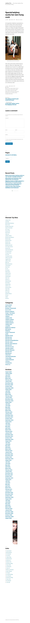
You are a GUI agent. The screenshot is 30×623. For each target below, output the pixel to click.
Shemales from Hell (8, 245)
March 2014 (8, 429)
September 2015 (9, 400)
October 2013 (8, 437)
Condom (11, 88)
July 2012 (7, 462)
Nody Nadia (7, 288)
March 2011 (8, 487)
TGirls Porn (8, 354)
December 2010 (9, 492)
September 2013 (9, 439)
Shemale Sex (8, 560)
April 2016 (7, 392)
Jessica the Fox (8, 274)
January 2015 (8, 413)
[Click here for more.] (15, 544)
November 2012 (9, 455)
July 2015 (7, 404)
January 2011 (8, 490)
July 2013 (7, 442)
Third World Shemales (9, 249)
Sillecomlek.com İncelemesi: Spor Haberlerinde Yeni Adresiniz (13, 179)
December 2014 (9, 415)
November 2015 (9, 399)
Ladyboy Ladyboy (8, 235)
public (6, 334)
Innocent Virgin (12, 89)
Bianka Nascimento (8, 263)
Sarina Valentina (9, 571)
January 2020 (8, 373)
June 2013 (7, 444)
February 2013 (8, 450)
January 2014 (8, 433)
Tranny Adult (8, 565)
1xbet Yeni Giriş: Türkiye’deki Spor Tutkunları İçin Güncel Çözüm (13, 184)
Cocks (9, 88)
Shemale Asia (8, 337)
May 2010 (7, 503)
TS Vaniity (8, 572)
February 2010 (8, 508)
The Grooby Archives (9, 246)
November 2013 (9, 436)
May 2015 (7, 407)
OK (10, 91)
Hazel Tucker (7, 232)
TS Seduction (8, 363)
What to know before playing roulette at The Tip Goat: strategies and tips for (14, 176)
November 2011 (9, 474)
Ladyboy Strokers (9, 322)
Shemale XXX (7, 243)
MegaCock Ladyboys (10, 327)
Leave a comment (19, 19)
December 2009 (9, 511)
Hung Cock (8, 89)
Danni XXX (7, 267)
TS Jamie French (8, 253)
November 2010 (9, 494)
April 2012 (7, 466)
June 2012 (7, 463)
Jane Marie (8, 555)
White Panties (11, 93)
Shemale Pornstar (8, 240)
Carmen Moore (8, 265)
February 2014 (8, 431)
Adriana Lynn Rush (8, 257)
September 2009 (9, 516)
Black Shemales (9, 552)
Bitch (7, 88)
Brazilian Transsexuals (9, 226)
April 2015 (7, 408)
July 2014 (7, 423)
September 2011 (9, 478)
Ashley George (8, 260)
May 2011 (7, 484)
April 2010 (7, 505)
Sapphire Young (9, 335)
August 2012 (8, 460)
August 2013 (8, 441)
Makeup (6, 91)
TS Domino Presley (8, 256)
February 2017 (8, 380)
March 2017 (8, 378)
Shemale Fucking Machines (11, 340)
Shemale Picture (9, 558)
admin (7, 19)
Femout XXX (7, 231)
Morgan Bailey (8, 284)
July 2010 (7, 500)
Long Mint (7, 326)
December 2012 (9, 454)
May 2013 (7, 445)
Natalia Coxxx (7, 285)
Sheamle (16, 92)
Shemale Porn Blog (9, 577)
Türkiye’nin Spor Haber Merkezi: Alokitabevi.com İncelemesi (12, 187)
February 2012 (8, 470)
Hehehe (14, 88)
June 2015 (7, 405)
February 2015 (8, 412)
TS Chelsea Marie (8, 251)
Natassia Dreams (8, 287)
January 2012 (8, 471)
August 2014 (8, 421)
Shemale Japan (8, 238)
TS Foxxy (7, 298)
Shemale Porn (7, 248)
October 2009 (8, 515)
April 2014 (7, 428)
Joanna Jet (8, 568)
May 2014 (7, 426)
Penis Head (12, 91)
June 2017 (7, 375)
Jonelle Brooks (8, 276)
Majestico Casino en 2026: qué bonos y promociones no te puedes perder (14, 181)
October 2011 (8, 476)
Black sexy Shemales (10, 569)
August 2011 (8, 479)
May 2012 (7, 465)
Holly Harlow (7, 271)
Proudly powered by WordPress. (14, 619)
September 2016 (9, 388)
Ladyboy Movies (9, 321)
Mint (8, 91)
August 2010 (8, 499)
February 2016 (8, 396)
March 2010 (8, 507)
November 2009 (9, 513)
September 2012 (9, 458)
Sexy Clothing (12, 92)
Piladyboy (7, 330)
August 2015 (8, 402)
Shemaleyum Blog (9, 563)
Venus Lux (7, 364)
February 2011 (8, 489)
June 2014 (7, 425)
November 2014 (9, 417)
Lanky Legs (12, 90)
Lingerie (15, 90)
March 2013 (8, 449)
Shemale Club (8, 338)
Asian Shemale (8, 550)
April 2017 (7, 376)
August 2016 (8, 389)
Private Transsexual (10, 332)
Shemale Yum (7, 242)
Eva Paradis (7, 270)
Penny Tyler (7, 292)
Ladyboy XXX (7, 220)
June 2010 (7, 502)
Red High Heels (7, 92)
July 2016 (7, 391)
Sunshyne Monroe (8, 293)
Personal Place (17, 91)
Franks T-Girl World (8, 227)
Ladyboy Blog (8, 557)
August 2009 (8, 518)
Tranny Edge (8, 358)
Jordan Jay (7, 234)
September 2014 (9, 420)
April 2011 (7, 486)
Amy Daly (7, 221)
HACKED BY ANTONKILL (11, 155)
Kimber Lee (7, 279)
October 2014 (8, 418)
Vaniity (6, 296)
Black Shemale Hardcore (9, 223)
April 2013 (7, 447)
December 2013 (9, 434)
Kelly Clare (7, 278)
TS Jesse (6, 295)
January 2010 (8, 510)
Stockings (6, 93)
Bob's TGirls (8, 306)
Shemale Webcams (9, 350)
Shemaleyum (8, 353)
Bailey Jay (7, 262)
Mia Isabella (7, 282)
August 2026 (8, 371)
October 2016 (8, 386)
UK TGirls (7, 254)
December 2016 (9, 383)
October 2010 (8, 495)
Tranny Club (8, 579)
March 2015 (8, 410)
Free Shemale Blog (9, 574)
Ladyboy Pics (8, 3)
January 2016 (8, 397)
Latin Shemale (8, 566)
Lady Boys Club (9, 314)
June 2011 (7, 482)
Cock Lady (8, 582)
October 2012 (8, 457)
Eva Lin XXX (8, 309)
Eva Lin (6, 268)
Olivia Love (7, 290)
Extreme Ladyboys (9, 311)
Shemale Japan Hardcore (9, 237)
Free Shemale (8, 554)
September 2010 (9, 497)
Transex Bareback (9, 359)
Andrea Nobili (8, 305)
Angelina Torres (8, 259)
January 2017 (8, 381)
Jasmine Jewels (8, 273)
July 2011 (7, 481)
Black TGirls (7, 224)
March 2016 (8, 394)
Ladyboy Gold (8, 317)
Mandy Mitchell (8, 281)
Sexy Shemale (8, 576)
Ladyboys (8, 90)
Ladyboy (7, 87)
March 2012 (8, 468)
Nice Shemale (8, 580)
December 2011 (9, 473)
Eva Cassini (7, 229)
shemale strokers (9, 348)
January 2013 (8, 452)
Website (6, 134)
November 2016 (9, 384)
